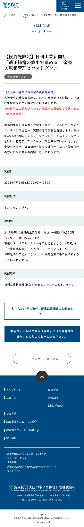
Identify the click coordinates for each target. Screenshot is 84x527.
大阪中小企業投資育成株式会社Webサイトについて (32, 466)
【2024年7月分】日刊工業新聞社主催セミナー (44, 311)
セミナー (14, 16)
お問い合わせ (55, 405)
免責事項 (11, 462)
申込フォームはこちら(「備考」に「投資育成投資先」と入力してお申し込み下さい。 (42, 333)
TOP (5, 16)
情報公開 (53, 397)
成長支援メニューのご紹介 (21, 421)
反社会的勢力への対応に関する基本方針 (26, 453)
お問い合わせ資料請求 (64, 7)
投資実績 (11, 413)
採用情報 (11, 438)
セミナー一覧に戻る (45, 359)
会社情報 (53, 389)
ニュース (11, 397)
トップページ (13, 389)
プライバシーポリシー (18, 457)
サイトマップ (13, 470)
